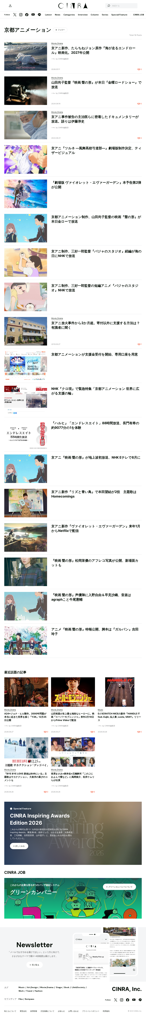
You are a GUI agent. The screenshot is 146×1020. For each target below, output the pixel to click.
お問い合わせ (73, 1011)
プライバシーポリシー (90, 1011)
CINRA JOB (138, 14)
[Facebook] (26, 15)
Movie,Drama (46, 987)
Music (22, 987)
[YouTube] (33, 15)
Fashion (38, 991)
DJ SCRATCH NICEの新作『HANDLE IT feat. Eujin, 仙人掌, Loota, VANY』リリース (119, 717)
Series (105, 14)
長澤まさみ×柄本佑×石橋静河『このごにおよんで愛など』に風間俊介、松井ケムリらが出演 (72, 777)
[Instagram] (20, 15)
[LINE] (39, 15)
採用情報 (33, 1011)
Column (95, 14)
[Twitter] (14, 15)
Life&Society (78, 987)
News (57, 14)
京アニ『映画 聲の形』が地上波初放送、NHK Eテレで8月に (96, 457)
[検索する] (108, 5)
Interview (83, 14)
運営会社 (23, 1011)
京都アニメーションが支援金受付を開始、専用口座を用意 (94, 354)
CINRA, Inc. (127, 989)
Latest (48, 14)
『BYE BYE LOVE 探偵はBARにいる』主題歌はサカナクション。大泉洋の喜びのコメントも (26, 777)
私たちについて (10, 1011)
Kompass (29, 999)
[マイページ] (10, 5)
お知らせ (61, 1011)
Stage (59, 987)
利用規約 (106, 1011)
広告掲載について (47, 1011)
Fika (21, 999)
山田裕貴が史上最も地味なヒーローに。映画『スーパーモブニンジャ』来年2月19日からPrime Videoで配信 (72, 717)
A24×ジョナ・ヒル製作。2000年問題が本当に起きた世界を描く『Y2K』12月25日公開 (25, 717)
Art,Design (32, 987)
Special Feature (119, 14)
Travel (29, 991)
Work (21, 991)
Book (66, 987)
